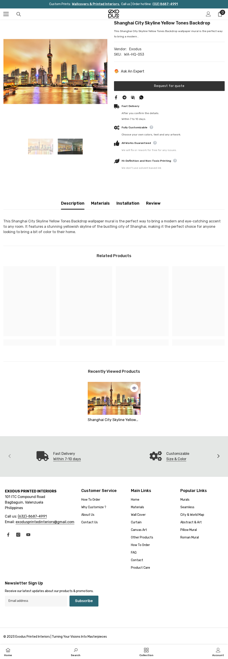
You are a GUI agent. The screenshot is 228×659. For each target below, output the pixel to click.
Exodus (135, 49)
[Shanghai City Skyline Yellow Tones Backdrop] (114, 398)
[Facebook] (116, 97)
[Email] (133, 97)
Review (153, 203)
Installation (127, 203)
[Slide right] (218, 456)
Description (72, 203)
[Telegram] (124, 97)
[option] (55, 71)
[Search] (18, 14)
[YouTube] (28, 534)
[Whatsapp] (141, 97)
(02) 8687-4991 (165, 4)
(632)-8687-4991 (32, 516)
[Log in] (208, 14)
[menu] (6, 14)
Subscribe (84, 601)
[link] (29, 342)
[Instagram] (18, 534)
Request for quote (169, 86)
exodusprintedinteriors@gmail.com (45, 522)
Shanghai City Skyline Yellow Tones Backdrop (112, 420)
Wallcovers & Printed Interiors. (96, 4)
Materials (100, 203)
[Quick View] (134, 388)
